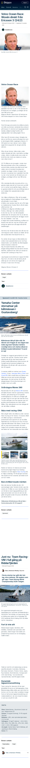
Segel (4, 277)
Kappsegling (6, 744)
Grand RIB (4, 375)
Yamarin (3, 373)
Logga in (25, 2)
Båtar (2, 7)
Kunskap (15, 7)
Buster (24, 371)
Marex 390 (19, 391)
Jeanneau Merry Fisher (18, 373)
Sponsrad (5, 513)
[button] (26, 441)
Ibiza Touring (21, 472)
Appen (22, 7)
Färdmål (8, 7)
